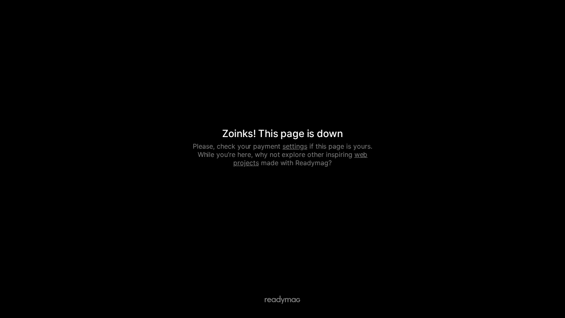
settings (294, 146)
